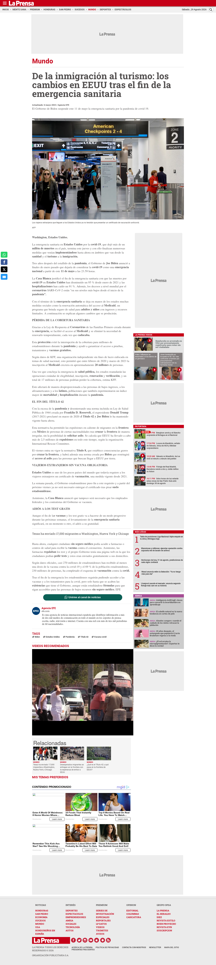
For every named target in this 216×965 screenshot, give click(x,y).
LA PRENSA (163, 910)
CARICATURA (133, 917)
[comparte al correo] (4, 277)
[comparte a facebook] (4, 262)
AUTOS (70, 930)
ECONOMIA (41, 917)
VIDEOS (100, 927)
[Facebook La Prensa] (73, 940)
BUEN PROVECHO (166, 923)
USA (37, 927)
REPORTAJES (103, 920)
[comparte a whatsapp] (4, 255)
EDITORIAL (132, 910)
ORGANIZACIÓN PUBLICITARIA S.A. (50, 955)
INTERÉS (71, 904)
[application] (82, 692)
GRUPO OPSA (164, 904)
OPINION (131, 904)
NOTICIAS (40, 904)
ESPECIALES (102, 917)
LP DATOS (101, 923)
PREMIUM (101, 904)
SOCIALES (71, 923)
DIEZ (159, 917)
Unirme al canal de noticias (84, 597)
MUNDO (39, 923)
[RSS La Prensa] (108, 940)
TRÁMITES (102, 930)
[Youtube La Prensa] (90, 940)
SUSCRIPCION (164, 930)
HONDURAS (41, 910)
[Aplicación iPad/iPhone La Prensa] (96, 940)
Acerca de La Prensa (82, 947)
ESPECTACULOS (74, 913)
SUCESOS (40, 920)
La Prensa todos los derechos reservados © (50, 949)
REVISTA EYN (164, 927)
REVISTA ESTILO (166, 920)
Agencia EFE (63, 105)
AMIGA (69, 920)
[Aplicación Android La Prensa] (102, 940)
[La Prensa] (46, 940)
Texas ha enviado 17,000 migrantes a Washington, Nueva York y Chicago (80, 534)
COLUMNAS (132, 913)
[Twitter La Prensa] (79, 940)
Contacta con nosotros (134, 947)
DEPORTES (72, 910)
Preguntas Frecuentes (83, 950)
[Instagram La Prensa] (85, 940)
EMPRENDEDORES (76, 917)
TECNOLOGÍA (73, 927)
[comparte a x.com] (4, 269)
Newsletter (155, 947)
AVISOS (100, 933)
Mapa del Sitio (171, 947)
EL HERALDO (164, 913)
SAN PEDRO (41, 913)
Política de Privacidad (107, 947)
